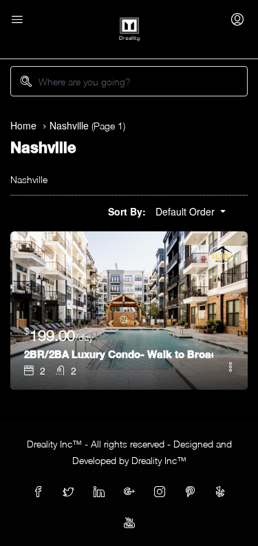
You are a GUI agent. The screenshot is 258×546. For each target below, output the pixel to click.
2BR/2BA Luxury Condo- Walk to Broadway (118, 354)
